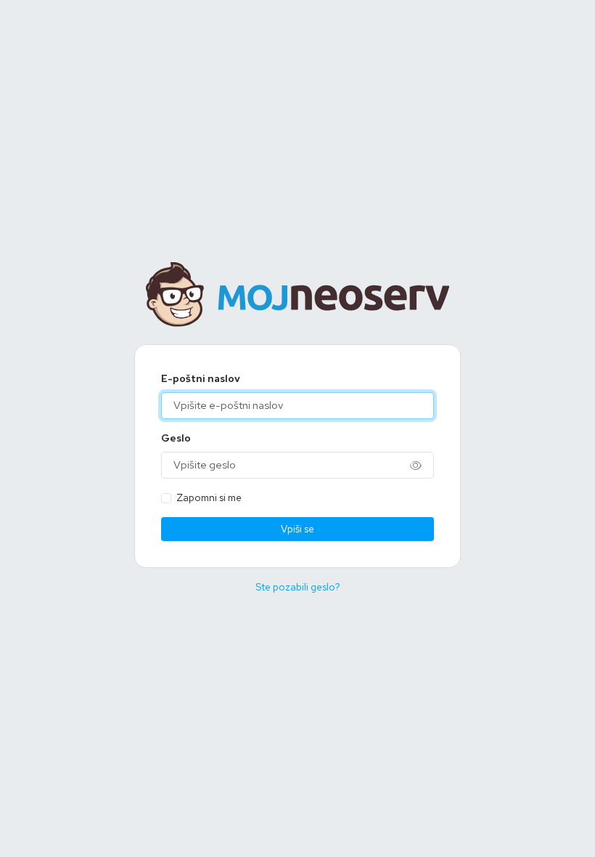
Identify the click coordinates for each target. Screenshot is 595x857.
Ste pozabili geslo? (297, 586)
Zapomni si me (209, 497)
